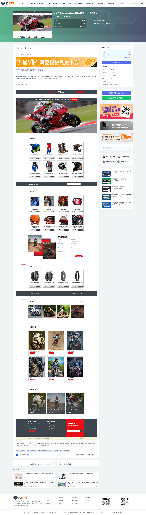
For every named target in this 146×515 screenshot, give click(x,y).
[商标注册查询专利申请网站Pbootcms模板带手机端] (106, 181)
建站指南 (70, 478)
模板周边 (90, 3)
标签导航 (74, 500)
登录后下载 (116, 62)
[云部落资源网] (55, 16)
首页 (23, 54)
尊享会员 (47, 500)
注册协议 (61, 504)
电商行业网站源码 (42, 450)
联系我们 (74, 504)
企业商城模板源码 (20, 450)
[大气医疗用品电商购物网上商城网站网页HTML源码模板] (18, 485)
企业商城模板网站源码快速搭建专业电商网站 (80, 473)
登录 (143, 3)
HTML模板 (80, 3)
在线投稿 (74, 497)
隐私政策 (47, 504)
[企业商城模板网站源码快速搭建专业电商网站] (62, 476)
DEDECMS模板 (66, 3)
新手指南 (61, 500)
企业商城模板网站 (31, 450)
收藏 (83, 454)
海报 (88, 454)
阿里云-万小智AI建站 (116, 93)
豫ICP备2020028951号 (53, 512)
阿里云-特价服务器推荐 (116, 98)
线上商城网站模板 (64, 450)
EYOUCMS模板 (52, 3)
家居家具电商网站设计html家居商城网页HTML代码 (38, 473)
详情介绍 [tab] (19, 48)
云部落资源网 (24, 454)
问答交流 (112, 3)
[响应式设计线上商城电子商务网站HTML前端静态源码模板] (62, 485)
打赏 (77, 454)
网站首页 (24, 3)
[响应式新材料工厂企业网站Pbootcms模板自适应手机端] (106, 197)
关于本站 (61, 497)
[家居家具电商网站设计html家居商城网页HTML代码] (18, 476)
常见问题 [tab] (28, 48)
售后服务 (88, 500)
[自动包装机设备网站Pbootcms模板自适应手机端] (106, 174)
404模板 (100, 3)
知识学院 (121, 3)
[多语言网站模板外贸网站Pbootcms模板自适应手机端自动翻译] (106, 205)
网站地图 (120, 512)
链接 (94, 454)
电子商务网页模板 (53, 450)
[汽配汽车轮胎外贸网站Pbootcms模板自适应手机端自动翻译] (106, 189)
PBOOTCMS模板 (38, 3)
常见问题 (88, 497)
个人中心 (47, 497)
